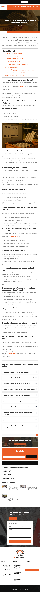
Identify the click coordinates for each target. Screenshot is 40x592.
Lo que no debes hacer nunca (12, 56)
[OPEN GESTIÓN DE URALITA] (25, 6)
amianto (4, 91)
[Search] (37, 435)
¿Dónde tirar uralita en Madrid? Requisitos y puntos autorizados (17, 55)
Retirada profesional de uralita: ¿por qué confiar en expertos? (16, 64)
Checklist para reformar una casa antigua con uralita (13, 486)
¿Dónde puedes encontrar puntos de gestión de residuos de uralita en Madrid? (19, 70)
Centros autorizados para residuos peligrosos (15, 58)
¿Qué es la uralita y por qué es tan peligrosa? (13, 53)
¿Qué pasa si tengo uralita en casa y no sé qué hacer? (15, 69)
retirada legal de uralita (13, 353)
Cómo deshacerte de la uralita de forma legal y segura (15, 75)
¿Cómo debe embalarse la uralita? (11, 62)
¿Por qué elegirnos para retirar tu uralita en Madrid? (14, 73)
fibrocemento (20, 86)
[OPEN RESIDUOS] (35, 6)
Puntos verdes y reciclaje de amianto (12, 59)
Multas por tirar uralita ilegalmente (11, 67)
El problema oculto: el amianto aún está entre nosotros (15, 72)
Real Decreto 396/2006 (14, 236)
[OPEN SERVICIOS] (17, 6)
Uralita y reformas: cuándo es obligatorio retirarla (31, 486)
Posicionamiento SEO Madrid (17, 587)
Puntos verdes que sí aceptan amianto (14, 61)
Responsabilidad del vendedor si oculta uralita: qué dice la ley (13, 495)
